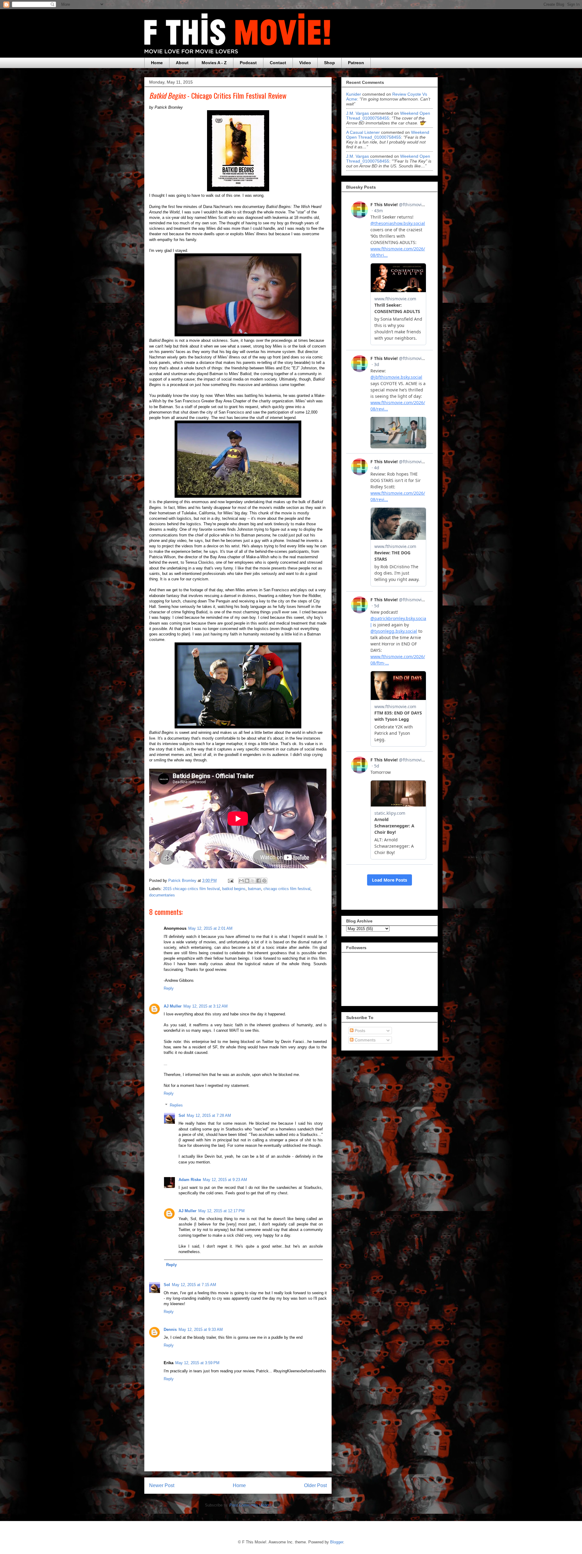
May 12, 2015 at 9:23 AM (225, 1179)
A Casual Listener (363, 132)
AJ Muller (173, 1006)
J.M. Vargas (357, 113)
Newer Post (161, 1485)
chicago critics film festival (286, 888)
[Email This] (241, 881)
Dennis (170, 1329)
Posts (359, 1030)
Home (157, 62)
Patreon (356, 62)
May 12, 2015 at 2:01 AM (210, 928)
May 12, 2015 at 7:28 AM (209, 1115)
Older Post (315, 1485)
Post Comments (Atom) (250, 1505)
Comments (364, 1040)
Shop (329, 62)
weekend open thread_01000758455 (388, 115)
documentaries (162, 895)
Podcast (248, 62)
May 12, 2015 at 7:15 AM (194, 1284)
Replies (176, 1105)
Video (305, 62)
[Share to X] (253, 881)
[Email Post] (230, 880)
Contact (278, 62)
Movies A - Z (214, 62)
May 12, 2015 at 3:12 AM (205, 1006)
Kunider (353, 94)
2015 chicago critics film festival (191, 888)
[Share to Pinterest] (264, 881)
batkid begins (234, 888)
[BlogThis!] (247, 881)
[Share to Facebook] (259, 881)
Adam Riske (190, 1179)
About (182, 62)
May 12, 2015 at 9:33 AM (201, 1329)
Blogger (336, 1542)
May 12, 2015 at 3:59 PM (197, 1363)
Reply (169, 988)
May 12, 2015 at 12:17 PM (221, 1211)
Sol (182, 1115)
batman (254, 888)
